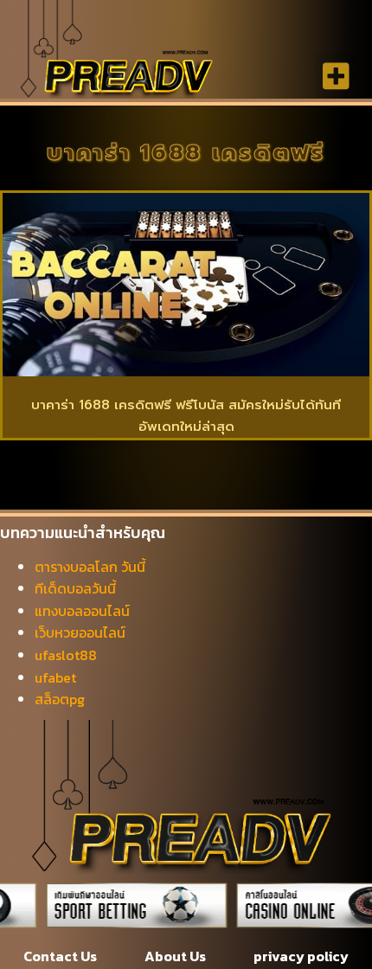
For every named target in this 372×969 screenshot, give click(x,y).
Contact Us (60, 956)
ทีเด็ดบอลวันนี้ (75, 588)
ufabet (55, 677)
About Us (175, 956)
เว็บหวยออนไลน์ (80, 632)
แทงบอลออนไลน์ (82, 610)
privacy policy (301, 956)
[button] (336, 76)
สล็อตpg (60, 699)
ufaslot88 (66, 655)
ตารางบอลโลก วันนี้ (90, 566)
